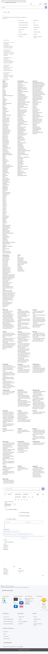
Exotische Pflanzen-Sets (37, 112)
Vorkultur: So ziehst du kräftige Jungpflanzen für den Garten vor (24, 431)
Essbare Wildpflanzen (22, 109)
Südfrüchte (4, 222)
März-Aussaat (5, 260)
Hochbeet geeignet (21, 112)
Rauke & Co (4, 145)
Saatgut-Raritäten (21, 151)
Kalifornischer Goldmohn (7, 166)
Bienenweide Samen (22, 126)
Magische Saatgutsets (37, 102)
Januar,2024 (35, 466)
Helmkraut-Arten (6, 129)
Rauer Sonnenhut (6, 179)
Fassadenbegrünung (22, 129)
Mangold (4, 100)
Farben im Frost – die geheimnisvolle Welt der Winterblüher (23, 393)
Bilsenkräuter (5, 235)
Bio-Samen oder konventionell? (8, 293)
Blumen (4, 155)
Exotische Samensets (6, 252)
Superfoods (20, 164)
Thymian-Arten (5, 151)
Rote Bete (4, 104)
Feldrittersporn (5, 161)
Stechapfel (4, 238)
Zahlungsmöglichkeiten (23, 22)
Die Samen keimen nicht (7, 286)
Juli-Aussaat (4, 265)
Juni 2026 (34, 309)
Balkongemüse (21, 106)
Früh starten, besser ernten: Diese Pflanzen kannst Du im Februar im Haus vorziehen (24, 371)
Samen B (4, 197)
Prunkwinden (5, 178)
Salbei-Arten (5, 146)
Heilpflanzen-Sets (36, 109)
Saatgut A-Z (4, 195)
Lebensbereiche (5, 193)
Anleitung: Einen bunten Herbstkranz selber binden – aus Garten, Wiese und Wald (38, 403)
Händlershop (21, 29)
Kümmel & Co (5, 136)
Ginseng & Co (5, 128)
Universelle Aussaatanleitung (8, 274)
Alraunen (4, 234)
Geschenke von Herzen (37, 120)
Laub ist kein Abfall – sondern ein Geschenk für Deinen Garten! (37, 395)
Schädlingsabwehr (21, 130)
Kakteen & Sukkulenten (7, 246)
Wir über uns (21, 20)
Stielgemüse (5, 108)
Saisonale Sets (35, 117)
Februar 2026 (5, 364)
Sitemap (35, 34)
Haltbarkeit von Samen (7, 290)
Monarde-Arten (5, 140)
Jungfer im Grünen (6, 164)
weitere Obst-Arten (6, 225)
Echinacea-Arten (5, 124)
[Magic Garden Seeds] (10, 4)
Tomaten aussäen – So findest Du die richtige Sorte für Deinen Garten (8, 382)
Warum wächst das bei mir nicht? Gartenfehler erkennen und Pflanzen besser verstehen (39, 319)
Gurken (4, 92)
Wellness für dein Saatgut (7, 294)
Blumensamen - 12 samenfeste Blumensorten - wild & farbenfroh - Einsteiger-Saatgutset (8, 75)
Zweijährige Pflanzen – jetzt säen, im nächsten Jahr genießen (24, 316)
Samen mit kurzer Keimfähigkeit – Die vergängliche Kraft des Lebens (38, 367)
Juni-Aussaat (5, 264)
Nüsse (3, 223)
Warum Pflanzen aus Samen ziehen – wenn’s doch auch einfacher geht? (8, 393)
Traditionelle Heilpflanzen (23, 91)
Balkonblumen (21, 137)
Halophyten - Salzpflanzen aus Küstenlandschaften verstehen (23, 341)
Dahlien (4, 157)
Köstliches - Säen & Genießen (24, 102)
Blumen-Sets (35, 111)
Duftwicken (4, 159)
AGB (34, 22)
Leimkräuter (5, 171)
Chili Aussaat (5, 281)
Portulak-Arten (5, 144)
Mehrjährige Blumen (22, 142)
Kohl (3, 96)
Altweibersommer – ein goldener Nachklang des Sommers (7, 421)
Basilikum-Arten (5, 120)
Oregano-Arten (5, 141)
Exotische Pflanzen (6, 243)
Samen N (4, 208)
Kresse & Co (5, 134)
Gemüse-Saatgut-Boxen (37, 91)
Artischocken (5, 83)
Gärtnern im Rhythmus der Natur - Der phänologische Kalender (8, 462)
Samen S (4, 213)
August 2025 (5, 410)
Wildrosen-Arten (5, 230)
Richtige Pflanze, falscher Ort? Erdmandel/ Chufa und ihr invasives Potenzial (8, 327)
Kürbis (3, 98)
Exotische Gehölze (6, 231)
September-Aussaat (6, 268)
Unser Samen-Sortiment (8, 482)
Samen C (4, 199)
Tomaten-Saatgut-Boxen (37, 96)
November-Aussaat (6, 270)
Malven (4, 174)
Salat (3, 106)
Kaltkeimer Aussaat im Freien (8, 277)
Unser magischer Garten (8, 480)
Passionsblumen (5, 248)
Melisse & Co (5, 137)
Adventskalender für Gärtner (38, 83)
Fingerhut (4, 162)
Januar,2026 (20, 364)
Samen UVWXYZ (5, 216)
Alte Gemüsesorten (22, 103)
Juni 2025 (34, 410)
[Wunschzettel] (37, 4)
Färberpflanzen (21, 161)
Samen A (4, 196)
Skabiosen (4, 183)
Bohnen (4, 87)
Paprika (4, 102)
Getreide (4, 91)
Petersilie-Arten (5, 142)
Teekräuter (20, 92)
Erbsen (3, 90)
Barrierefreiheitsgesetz (23, 27)
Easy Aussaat (6, 40)
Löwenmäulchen (5, 172)
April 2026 (20, 331)
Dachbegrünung (21, 128)
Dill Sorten (4, 123)
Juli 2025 (19, 410)
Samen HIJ (4, 204)
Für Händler (20, 268)
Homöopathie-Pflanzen (22, 98)
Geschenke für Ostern (37, 121)
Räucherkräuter (21, 120)
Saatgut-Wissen (5, 285)
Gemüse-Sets (35, 103)
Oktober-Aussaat (6, 269)
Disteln (3, 158)
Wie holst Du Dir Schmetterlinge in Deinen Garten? (23, 469)
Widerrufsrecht (37, 27)
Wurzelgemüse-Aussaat (7, 282)
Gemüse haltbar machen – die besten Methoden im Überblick (8, 425)
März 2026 (34, 331)
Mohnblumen (5, 175)
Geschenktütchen (36, 126)
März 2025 (34, 428)
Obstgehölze (5, 229)
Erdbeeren (4, 218)
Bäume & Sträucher (6, 227)
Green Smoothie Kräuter (23, 166)
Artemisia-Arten (5, 119)
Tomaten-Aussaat (6, 280)
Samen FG (4, 203)
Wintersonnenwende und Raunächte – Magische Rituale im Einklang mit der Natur (24, 444)
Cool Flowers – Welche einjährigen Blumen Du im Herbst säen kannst (23, 413)
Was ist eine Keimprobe (7, 291)
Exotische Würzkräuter (22, 175)
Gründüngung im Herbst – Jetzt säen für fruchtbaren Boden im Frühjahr (38, 399)
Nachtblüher (20, 144)
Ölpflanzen (20, 167)
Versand (21, 646)
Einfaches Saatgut (21, 85)
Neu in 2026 (20, 159)
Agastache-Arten (5, 117)
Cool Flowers (20, 162)
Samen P (4, 210)
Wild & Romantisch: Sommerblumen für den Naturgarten (7, 447)
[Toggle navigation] (2, 4)
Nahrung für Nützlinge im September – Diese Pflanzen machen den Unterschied (8, 417)
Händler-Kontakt (21, 270)
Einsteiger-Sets (35, 113)
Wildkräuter (20, 174)
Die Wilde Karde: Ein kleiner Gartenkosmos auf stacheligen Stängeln (24, 320)
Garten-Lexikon (5, 304)
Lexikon (20, 32)
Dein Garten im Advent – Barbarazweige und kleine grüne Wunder (23, 448)
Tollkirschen (5, 239)
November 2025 (5, 390)
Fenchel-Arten (5, 126)
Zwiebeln (4, 113)
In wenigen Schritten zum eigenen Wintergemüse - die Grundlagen (8, 473)
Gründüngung (20, 132)
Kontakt (35, 29)
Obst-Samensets (5, 226)
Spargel (4, 107)
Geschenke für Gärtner (37, 87)
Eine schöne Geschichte (7, 302)
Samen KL (4, 205)
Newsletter (20, 36)
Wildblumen (5, 188)
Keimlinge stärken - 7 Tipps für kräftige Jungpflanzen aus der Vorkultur (24, 367)
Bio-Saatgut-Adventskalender (38, 85)
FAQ (18, 256)
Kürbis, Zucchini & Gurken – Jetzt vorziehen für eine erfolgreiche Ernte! (8, 453)
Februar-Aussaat (5, 259)
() (12, 509)
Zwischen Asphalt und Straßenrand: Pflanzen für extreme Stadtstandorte (7, 315)
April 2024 (20, 466)
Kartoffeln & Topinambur (7, 95)
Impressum (36, 20)
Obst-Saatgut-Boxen (36, 95)
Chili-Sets (34, 106)
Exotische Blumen (21, 153)
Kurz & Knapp (20, 257)
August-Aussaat (5, 266)
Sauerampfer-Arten (6, 147)
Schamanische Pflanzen (22, 121)
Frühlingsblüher (21, 146)
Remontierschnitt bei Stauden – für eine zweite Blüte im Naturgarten (23, 417)
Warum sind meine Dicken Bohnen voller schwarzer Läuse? (38, 312)
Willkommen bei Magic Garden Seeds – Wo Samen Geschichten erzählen (38, 469)
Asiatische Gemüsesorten (23, 104)
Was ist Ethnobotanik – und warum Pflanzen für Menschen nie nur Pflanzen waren (24, 354)
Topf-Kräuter (20, 86)
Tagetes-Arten (5, 150)
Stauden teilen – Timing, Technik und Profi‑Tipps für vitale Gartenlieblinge (23, 360)
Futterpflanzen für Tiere (23, 133)
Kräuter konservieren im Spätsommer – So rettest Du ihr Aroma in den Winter (8, 413)
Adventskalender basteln (37, 86)
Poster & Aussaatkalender (37, 132)
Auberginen (4, 85)
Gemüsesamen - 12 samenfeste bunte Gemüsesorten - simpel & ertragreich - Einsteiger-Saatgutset (9, 52)
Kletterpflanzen (21, 163)
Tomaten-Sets (35, 104)
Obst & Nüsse (5, 217)
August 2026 (5, 309)
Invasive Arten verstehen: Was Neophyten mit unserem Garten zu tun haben (24, 312)
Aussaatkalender (6, 256)
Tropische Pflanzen (6, 251)
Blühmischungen (21, 138)
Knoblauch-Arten (6, 132)
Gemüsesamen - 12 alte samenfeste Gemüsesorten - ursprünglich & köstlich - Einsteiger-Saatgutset (9, 45)
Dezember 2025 (35, 364)
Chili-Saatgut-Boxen (36, 90)
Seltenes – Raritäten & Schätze (24, 150)
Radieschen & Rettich (6, 103)
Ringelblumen (5, 180)
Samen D (4, 200)
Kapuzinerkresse (6, 167)
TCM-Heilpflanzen (21, 94)
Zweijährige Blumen (22, 149)
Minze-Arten (5, 138)
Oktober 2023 (5, 479)
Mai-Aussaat (5, 262)
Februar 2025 (5, 441)
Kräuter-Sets (35, 108)
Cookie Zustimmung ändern (38, 37)
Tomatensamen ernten (7, 298)
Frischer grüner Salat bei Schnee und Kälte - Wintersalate (8, 469)
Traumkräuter (20, 117)
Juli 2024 (4, 466)
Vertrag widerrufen (8, 642)
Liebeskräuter (20, 119)
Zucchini (4, 112)
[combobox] (5, 507)
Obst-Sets (34, 107)
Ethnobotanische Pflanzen (7, 233)
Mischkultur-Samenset (22, 111)
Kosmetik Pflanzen (21, 100)
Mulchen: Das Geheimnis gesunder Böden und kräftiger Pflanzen (38, 438)
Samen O (4, 209)
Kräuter (4, 116)
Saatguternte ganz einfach (8, 297)
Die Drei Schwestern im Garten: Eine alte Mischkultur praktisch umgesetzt (24, 337)
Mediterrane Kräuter (22, 172)
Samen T (4, 214)
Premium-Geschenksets (37, 98)
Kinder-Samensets (36, 115)
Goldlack (4, 163)
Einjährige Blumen (21, 140)
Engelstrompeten (6, 237)
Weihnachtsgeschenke (37, 119)
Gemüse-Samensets (6, 115)
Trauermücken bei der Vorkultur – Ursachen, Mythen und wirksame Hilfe (8, 386)
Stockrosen (4, 185)
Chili (3, 88)
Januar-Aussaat (5, 257)
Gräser (19, 141)
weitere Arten (5, 241)
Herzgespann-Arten (6, 130)
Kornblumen (5, 170)
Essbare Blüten (21, 171)
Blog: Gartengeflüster (22, 34)
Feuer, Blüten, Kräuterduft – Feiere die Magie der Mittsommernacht (38, 325)
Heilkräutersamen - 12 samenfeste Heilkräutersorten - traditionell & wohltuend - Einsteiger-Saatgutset (9, 60)
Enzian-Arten (5, 125)
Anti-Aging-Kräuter (21, 99)
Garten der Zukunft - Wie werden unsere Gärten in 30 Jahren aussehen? (38, 473)
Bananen (4, 244)
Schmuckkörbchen (6, 182)
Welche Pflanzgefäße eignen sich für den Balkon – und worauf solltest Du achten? (38, 339)
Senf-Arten (4, 149)
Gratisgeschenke (37, 32)
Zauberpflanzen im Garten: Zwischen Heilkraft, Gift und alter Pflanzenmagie (24, 350)
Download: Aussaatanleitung (8, 276)
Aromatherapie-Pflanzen (23, 96)
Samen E (4, 201)
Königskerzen (5, 168)
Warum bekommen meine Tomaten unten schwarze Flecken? (23, 324)
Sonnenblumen (5, 184)
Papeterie (34, 124)
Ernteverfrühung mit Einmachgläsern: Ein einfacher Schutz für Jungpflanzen (8, 367)
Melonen (4, 220)
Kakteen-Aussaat (6, 283)
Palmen (4, 247)
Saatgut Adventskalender (37, 82)
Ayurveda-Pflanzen (21, 95)
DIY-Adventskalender (36, 128)
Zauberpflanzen (21, 123)
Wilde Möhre (5, 189)
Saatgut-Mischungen (22, 87)
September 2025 (36, 390)
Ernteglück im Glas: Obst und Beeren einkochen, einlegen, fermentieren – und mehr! (39, 407)
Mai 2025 (4, 428)
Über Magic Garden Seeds (7, 299)
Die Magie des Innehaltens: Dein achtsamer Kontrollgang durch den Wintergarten (38, 371)
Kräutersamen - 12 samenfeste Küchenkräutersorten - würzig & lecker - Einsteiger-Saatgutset (8, 68)
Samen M (4, 206)
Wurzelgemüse (5, 111)
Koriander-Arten (5, 133)
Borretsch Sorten (6, 121)
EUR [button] (31, 4)
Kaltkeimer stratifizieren (7, 278)
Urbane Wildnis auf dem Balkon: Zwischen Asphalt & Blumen (8, 378)
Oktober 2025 (20, 390)
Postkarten (34, 125)
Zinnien (4, 191)
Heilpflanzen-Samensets (7, 154)
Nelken (3, 176)
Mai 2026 (4, 331)
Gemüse (4, 82)
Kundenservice (21, 259)
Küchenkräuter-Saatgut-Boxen (38, 94)
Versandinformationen (23, 25)
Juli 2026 (19, 309)
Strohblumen (5, 187)
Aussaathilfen (5, 273)
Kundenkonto (20, 260)
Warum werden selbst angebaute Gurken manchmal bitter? (24, 328)
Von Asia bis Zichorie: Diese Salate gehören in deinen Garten (38, 434)
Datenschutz (36, 25)
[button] (35, 4)
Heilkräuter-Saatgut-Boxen (38, 92)
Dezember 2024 (21, 441)
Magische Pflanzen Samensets (8, 242)
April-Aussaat (5, 261)
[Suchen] (46, 7)
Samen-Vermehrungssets (37, 116)
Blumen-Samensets (6, 192)
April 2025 (20, 428)
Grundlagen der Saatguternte (8, 295)
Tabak (3, 250)
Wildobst (4, 221)
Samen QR (4, 212)
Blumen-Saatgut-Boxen (37, 88)
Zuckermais (4, 99)
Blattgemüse (5, 86)
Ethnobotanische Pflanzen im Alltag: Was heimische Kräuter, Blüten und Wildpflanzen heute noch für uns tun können (8, 346)
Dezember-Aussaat (6, 272)
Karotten (4, 94)
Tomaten (4, 109)
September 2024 (36, 441)
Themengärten (21, 147)
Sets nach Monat (36, 123)
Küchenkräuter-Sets (6, 153)
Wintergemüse (21, 113)
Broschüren (34, 133)
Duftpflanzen (20, 145)
